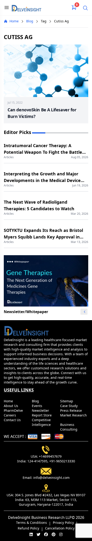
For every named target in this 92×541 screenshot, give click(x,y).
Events (37, 406)
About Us (11, 406)
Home (14, 21)
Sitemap (67, 401)
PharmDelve (14, 410)
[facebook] (46, 534)
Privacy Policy (63, 522)
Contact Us (13, 420)
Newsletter (41, 410)
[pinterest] (53, 534)
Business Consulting (69, 427)
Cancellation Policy (60, 528)
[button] (84, 311)
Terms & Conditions (31, 522)
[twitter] (38, 534)
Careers (10, 415)
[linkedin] (31, 534)
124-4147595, (37, 461)
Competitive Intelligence (42, 422)
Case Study (69, 406)
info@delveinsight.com (51, 477)
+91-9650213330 (62, 461)
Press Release (71, 410)
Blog (29, 21)
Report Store (42, 415)
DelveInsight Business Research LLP (40, 517)
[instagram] (60, 534)
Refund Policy (28, 528)
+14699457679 (50, 456)
